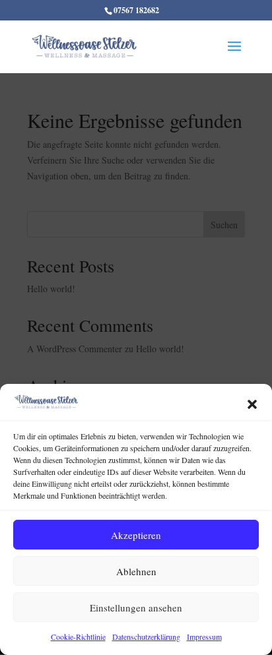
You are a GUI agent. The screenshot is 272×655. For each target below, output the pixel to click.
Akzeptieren (136, 535)
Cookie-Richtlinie (78, 636)
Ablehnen (136, 571)
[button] (252, 404)
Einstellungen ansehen (136, 607)
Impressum (204, 636)
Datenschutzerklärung (146, 636)
